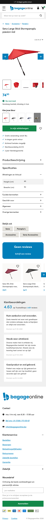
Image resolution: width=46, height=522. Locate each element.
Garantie (6, 462)
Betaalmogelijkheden (12, 449)
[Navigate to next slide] (43, 274)
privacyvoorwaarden (10, 498)
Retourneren (7, 453)
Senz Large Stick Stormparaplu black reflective (30, 285)
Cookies (14, 518)
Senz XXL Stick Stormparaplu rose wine (9, 285)
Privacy (5, 518)
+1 (37, 117)
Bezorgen (6, 444)
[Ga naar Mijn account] (38, 8)
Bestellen (6, 440)
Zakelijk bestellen (10, 457)
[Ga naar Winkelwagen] (42, 8)
